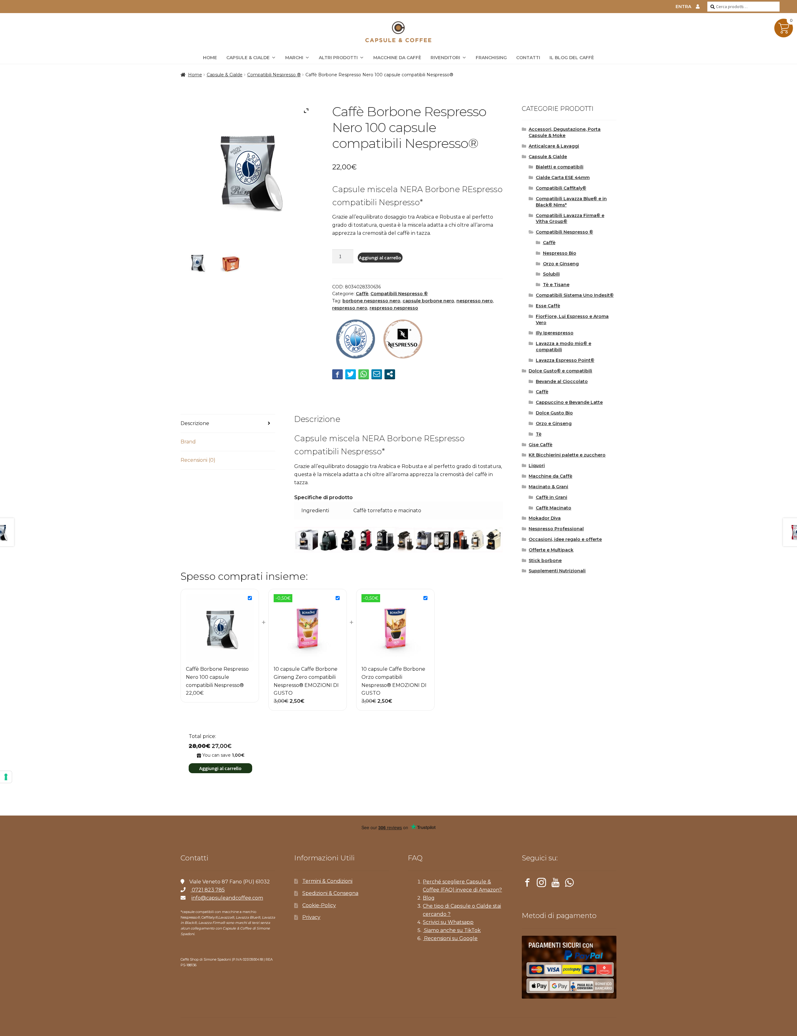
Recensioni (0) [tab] (198, 460)
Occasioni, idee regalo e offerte (565, 539)
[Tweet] (350, 374)
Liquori (537, 465)
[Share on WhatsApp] (363, 374)
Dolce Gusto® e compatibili (560, 371)
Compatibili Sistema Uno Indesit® (575, 295)
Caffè (362, 293)
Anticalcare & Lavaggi (554, 146)
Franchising (491, 57)
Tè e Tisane (556, 284)
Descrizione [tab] (195, 423)
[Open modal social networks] (389, 374)
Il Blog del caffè (571, 57)
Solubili (551, 274)
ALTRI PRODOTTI (338, 57)
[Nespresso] (403, 339)
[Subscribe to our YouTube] (555, 884)
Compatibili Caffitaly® (561, 188)
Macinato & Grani (548, 487)
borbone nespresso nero (371, 301)
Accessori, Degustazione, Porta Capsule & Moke (565, 132)
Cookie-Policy (319, 905)
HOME (210, 57)
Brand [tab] (188, 442)
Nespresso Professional (556, 529)
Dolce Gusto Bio (554, 413)
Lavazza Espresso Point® (565, 360)
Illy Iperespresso (554, 333)
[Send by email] (376, 374)
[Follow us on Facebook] (527, 884)
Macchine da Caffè (397, 57)
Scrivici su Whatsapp (448, 922)
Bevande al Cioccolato (562, 381)
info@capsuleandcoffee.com (227, 898)
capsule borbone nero (428, 301)
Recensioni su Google (450, 938)
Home (195, 75)
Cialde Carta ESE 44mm (563, 177)
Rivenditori (445, 57)
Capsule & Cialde (248, 57)
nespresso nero (474, 301)
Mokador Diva (545, 518)
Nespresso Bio (559, 253)
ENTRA (683, 6)
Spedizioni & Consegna (330, 893)
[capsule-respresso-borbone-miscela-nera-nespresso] (197, 262)
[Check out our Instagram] (541, 884)
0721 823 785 (208, 890)
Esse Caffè (548, 306)
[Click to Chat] (569, 884)
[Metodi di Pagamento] (569, 967)
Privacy (311, 917)
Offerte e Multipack (551, 550)
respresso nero (349, 308)
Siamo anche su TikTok (452, 930)
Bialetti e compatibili (559, 167)
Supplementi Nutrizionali (557, 571)
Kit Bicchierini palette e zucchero (567, 455)
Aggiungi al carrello (380, 257)
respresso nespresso (394, 308)
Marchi (294, 57)
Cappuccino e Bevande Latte (569, 402)
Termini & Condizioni (327, 881)
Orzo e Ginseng (561, 264)
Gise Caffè (540, 444)
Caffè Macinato (553, 508)
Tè (538, 434)
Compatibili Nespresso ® (274, 75)
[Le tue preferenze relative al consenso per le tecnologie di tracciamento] (6, 777)
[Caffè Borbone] (355, 339)
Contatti (528, 57)
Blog (429, 898)
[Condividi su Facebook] (337, 374)
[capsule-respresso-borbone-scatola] (230, 262)
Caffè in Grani (551, 497)
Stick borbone (545, 560)
